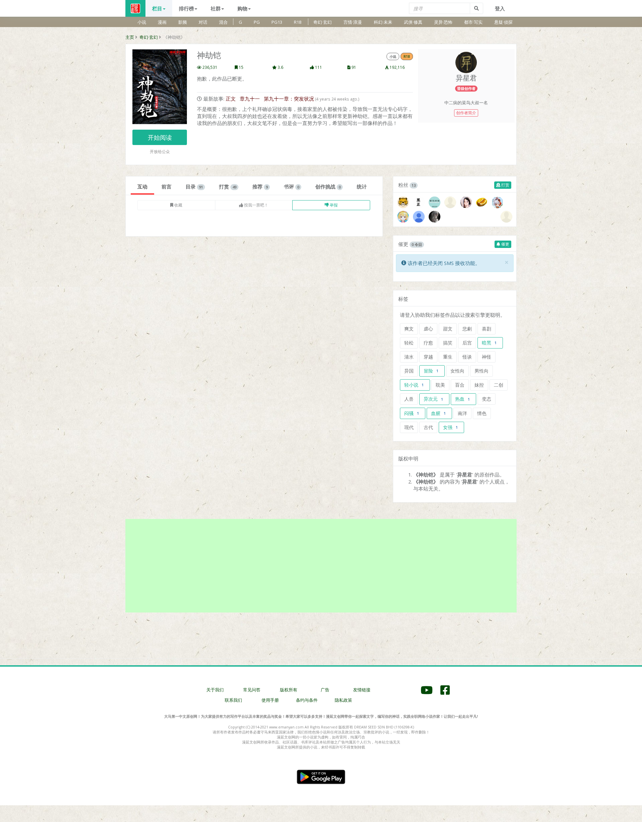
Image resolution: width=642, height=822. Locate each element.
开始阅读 (160, 137)
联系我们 (233, 700)
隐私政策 (343, 700)
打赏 (227, 186)
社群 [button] (216, 8)
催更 (504, 244)
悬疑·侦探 (503, 22)
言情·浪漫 (352, 22)
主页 (129, 37)
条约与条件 (307, 700)
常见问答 (251, 690)
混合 (223, 22)
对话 (203, 22)
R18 (297, 22)
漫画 (162, 22)
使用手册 (270, 700)
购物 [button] (242, 8)
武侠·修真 (413, 22)
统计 (362, 186)
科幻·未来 (383, 22)
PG (257, 22)
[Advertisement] (321, 565)
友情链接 (361, 690)
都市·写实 (473, 22)
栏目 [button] (157, 8)
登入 (500, 8)
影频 (182, 22)
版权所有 (288, 690)
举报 (333, 205)
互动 (142, 186)
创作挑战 (328, 186)
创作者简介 (466, 113)
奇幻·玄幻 (322, 22)
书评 (291, 186)
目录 (194, 186)
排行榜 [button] (186, 8)
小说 (141, 22)
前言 (167, 186)
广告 (325, 690)
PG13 (277, 22)
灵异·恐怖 (443, 22)
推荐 (260, 186)
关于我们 (215, 690)
